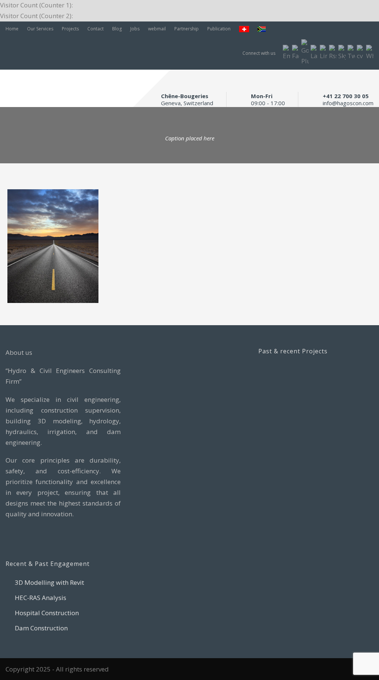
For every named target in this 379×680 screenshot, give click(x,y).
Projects (70, 29)
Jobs (135, 29)
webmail (157, 29)
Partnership (186, 29)
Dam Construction (41, 628)
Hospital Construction (47, 613)
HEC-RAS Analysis (40, 597)
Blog (117, 29)
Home (12, 29)
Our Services (40, 29)
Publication (219, 29)
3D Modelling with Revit (49, 582)
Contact (95, 29)
